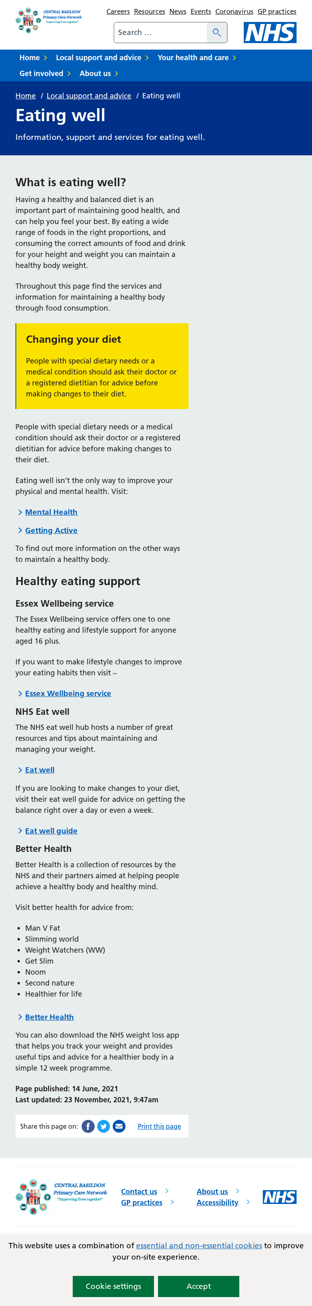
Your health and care (193, 57)
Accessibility (217, 1202)
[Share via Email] (119, 1125)
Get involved (41, 73)
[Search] (217, 32)
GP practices (277, 11)
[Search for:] (160, 32)
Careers (118, 11)
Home (30, 57)
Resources (149, 11)
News (177, 11)
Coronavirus (234, 11)
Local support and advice (98, 57)
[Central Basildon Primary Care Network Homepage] (49, 20)
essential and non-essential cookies (199, 1245)
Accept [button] (198, 1286)
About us (95, 73)
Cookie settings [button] (113, 1286)
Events (201, 11)
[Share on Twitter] (103, 1125)
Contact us (139, 1191)
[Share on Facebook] (88, 1125)
